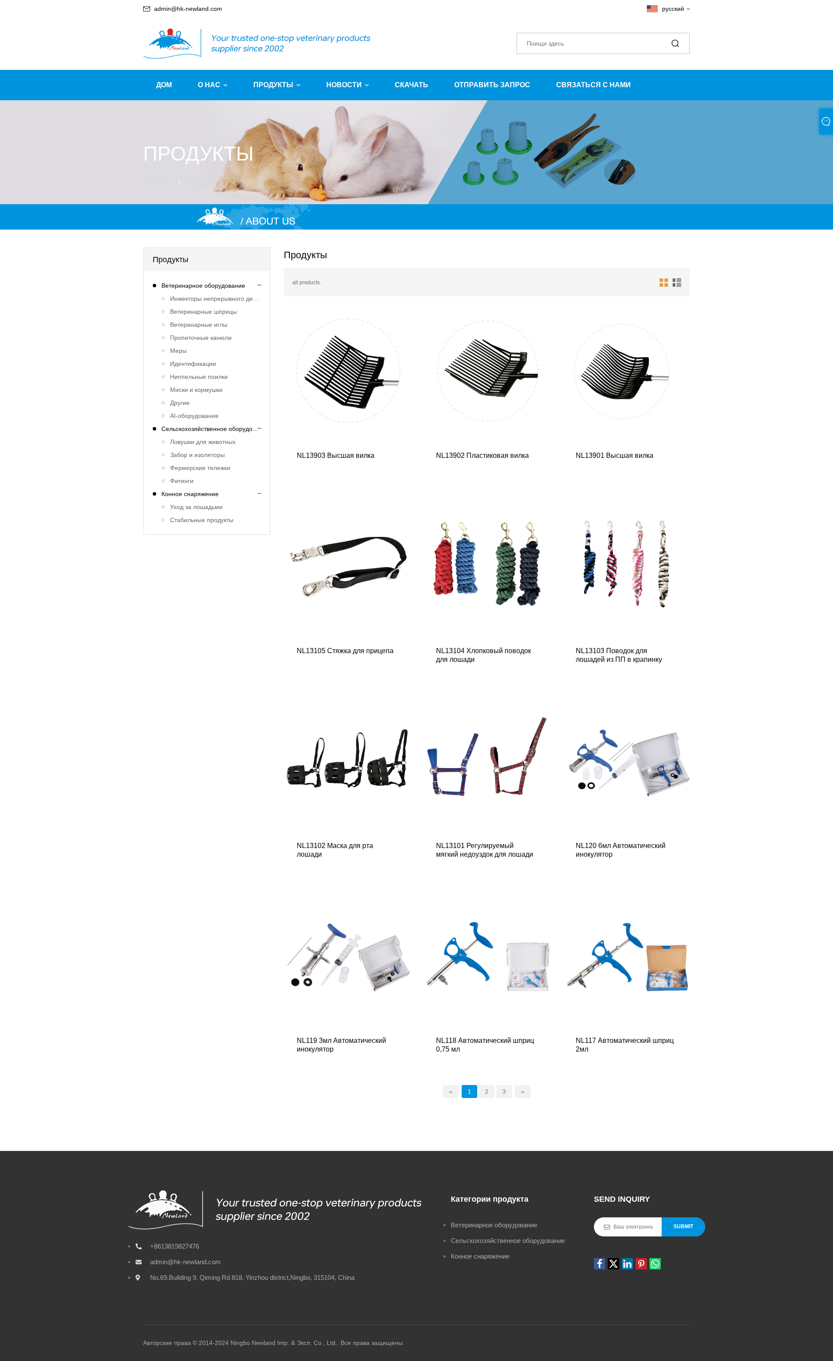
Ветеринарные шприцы (203, 311)
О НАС (209, 85)
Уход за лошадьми (196, 506)
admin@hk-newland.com (188, 8)
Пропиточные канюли (201, 337)
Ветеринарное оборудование (203, 285)
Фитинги (181, 480)
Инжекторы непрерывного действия (215, 298)
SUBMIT (683, 1226)
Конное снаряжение (190, 493)
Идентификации (193, 363)
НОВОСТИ (344, 85)
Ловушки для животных (203, 441)
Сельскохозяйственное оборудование (211, 428)
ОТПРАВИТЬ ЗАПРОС (492, 85)
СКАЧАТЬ (411, 85)
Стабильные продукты (201, 519)
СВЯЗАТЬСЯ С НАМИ (593, 85)
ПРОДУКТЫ (273, 85)
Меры (178, 350)
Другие (180, 402)
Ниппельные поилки (199, 376)
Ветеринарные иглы (198, 324)
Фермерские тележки (200, 467)
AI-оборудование (194, 415)
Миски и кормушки (196, 389)
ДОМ (164, 85)
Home (161, 183)
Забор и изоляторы (197, 454)
